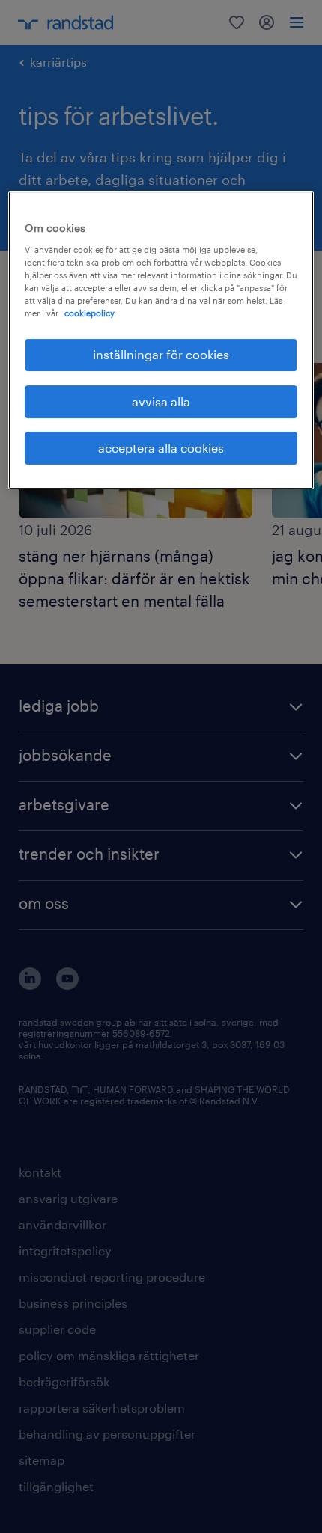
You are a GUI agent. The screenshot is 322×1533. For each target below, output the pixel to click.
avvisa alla (161, 401)
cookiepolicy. (90, 313)
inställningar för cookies (161, 354)
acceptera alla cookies (161, 448)
